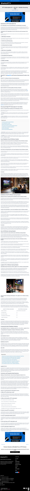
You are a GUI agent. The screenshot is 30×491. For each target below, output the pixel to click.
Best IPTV (9, 75)
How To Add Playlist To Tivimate (6, 123)
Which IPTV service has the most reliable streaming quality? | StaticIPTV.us (11, 357)
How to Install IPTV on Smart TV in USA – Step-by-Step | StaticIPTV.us (10, 363)
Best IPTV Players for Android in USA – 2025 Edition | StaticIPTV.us (10, 362)
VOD (27, 90)
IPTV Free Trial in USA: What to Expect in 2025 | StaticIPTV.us (9, 359)
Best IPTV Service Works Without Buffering (7, 129)
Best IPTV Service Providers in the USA (7, 124)
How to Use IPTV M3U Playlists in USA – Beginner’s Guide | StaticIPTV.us (11, 358)
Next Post (27, 444)
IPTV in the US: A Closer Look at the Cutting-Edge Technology (9, 125)
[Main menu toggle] (28, 3)
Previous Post (3, 444)
